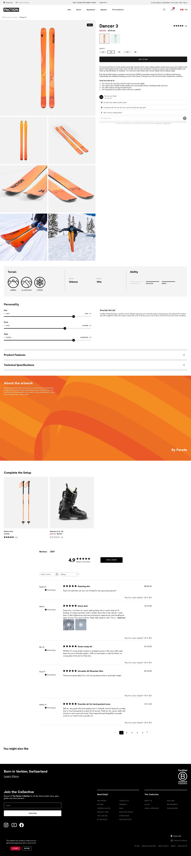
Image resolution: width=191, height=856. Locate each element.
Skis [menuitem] (69, 10)
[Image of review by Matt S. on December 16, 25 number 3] (92, 624)
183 (127, 52)
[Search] (164, 9)
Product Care (102, 812)
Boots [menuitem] (78, 10)
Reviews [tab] (43, 551)
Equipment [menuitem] (91, 10)
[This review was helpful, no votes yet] (145, 597)
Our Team (171, 800)
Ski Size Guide (102, 819)
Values (147, 804)
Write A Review (111, 560)
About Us (148, 800)
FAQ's (121, 808)
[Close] (39, 837)
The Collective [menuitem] (118, 10)
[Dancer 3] (104, 39)
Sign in (185, 2)
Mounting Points (126, 812)
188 (135, 52)
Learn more (32, 843)
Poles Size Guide (125, 819)
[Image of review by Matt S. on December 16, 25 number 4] (105, 624)
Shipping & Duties (103, 808)
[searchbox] (47, 574)
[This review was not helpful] (149, 722)
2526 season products (9, 17)
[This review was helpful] (145, 638)
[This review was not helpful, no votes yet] (149, 597)
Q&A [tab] (52, 551)
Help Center (101, 800)
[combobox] (69, 574)
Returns (100, 804)
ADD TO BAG (143, 59)
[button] (68, 624)
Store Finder (124, 815)
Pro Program (172, 804)
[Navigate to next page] (148, 732)
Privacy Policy (163, 846)
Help (180, 2)
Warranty (123, 804)
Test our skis (102, 815)
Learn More (11, 776)
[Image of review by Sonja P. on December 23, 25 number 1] (68, 682)
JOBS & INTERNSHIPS (152, 808)
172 (111, 52)
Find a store (174, 2)
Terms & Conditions (149, 846)
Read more (121, 618)
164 (103, 52)
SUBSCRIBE (33, 813)
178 (119, 52)
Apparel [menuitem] (104, 10)
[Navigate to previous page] (116, 732)
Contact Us (124, 800)
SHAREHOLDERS (172, 808)
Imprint (173, 846)
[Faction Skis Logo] (11, 10)
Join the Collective (156, 2)
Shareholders (166, 2)
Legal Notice (182, 846)
